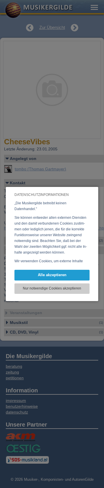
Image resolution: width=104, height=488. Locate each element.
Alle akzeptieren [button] (52, 275)
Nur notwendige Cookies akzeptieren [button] (52, 288)
